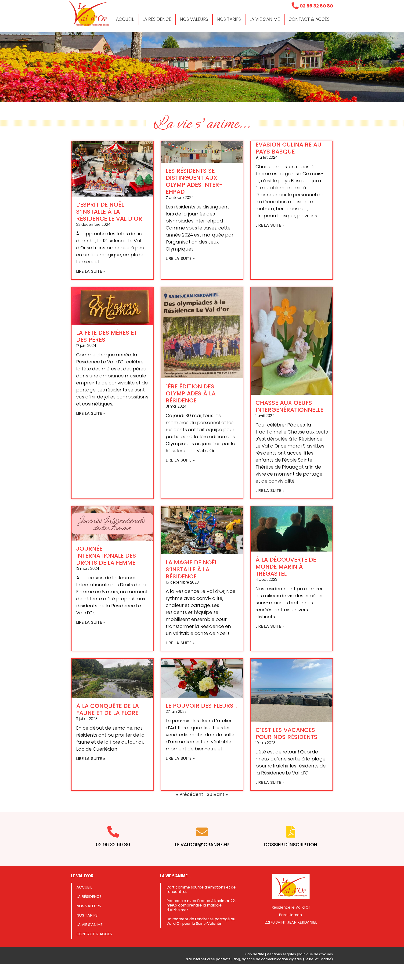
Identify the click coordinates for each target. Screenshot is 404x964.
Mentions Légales (281, 954)
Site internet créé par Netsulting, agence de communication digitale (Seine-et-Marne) (259, 959)
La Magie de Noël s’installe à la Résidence (191, 569)
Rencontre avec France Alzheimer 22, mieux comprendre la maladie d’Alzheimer (200, 905)
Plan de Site (254, 954)
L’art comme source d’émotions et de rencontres (201, 889)
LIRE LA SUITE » (90, 271)
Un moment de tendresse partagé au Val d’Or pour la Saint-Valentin (200, 921)
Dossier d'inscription (290, 844)
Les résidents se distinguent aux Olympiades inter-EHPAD (194, 181)
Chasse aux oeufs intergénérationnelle (289, 406)
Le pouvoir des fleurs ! (201, 706)
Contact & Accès (309, 19)
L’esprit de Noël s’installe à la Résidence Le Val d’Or (109, 212)
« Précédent (189, 794)
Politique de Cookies (315, 954)
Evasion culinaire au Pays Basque (288, 148)
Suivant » (217, 794)
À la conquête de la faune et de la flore (107, 709)
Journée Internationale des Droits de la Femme (106, 556)
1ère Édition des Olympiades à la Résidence (191, 393)
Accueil (125, 19)
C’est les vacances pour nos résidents (286, 733)
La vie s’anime (264, 19)
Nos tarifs (229, 19)
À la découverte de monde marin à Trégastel (286, 566)
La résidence (156, 19)
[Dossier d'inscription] (291, 832)
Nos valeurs (194, 19)
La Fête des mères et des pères (106, 336)
